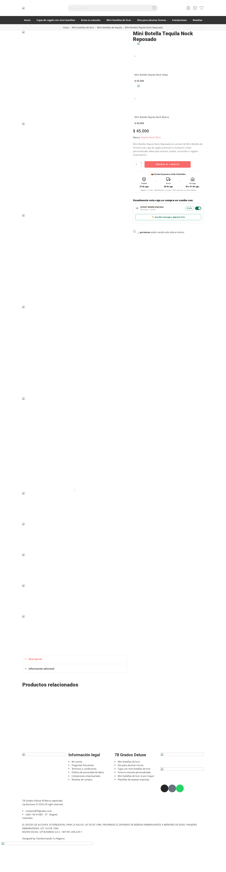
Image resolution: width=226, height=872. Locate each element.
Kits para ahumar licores (151, 20)
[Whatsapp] (180, 788)
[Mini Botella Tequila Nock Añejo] (135, 56)
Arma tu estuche (90, 20)
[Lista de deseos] (74, 490)
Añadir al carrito (168, 164)
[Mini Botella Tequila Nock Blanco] (135, 99)
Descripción (35, 659)
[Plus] (141, 162)
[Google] (172, 788)
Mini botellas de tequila (109, 27)
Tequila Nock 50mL (151, 137)
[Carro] (195, 8)
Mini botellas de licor (119, 20)
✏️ (168, 217)
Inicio (27, 20)
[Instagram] (164, 788)
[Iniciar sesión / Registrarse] (188, 8)
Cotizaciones (179, 20)
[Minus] (141, 166)
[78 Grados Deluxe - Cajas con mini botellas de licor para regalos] (33, 8)
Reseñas (197, 20)
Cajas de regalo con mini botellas (56, 20)
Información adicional (41, 668)
